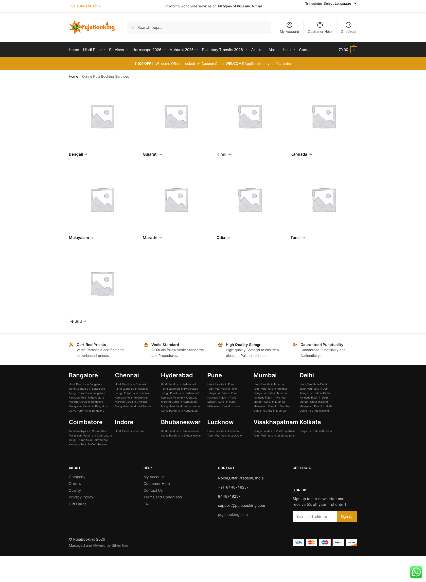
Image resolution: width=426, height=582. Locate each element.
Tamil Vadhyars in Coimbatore (88, 431)
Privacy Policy (81, 497)
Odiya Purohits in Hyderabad (179, 410)
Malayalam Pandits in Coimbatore (90, 435)
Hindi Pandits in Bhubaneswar (180, 431)
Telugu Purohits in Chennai (132, 393)
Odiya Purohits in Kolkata (316, 431)
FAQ (146, 504)
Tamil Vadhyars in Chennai (131, 388)
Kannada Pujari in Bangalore (86, 397)
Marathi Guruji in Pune (221, 401)
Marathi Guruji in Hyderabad (179, 401)
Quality (75, 490)
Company (77, 476)
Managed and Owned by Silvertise (98, 545)
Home (73, 76)
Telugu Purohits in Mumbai (270, 393)
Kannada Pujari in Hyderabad (179, 397)
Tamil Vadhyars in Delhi (314, 388)
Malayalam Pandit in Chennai (133, 406)
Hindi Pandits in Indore (129, 431)
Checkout (348, 31)
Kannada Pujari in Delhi (314, 397)
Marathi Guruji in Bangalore (86, 401)
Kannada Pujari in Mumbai (269, 397)
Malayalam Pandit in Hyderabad (181, 406)
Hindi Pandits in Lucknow (223, 431)
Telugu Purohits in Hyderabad (180, 393)
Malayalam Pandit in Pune (223, 406)
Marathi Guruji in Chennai (131, 401)
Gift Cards (78, 504)
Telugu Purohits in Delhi (315, 393)
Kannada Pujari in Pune (221, 397)
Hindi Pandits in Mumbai (268, 384)
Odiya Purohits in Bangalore (86, 410)
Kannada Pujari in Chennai (131, 397)
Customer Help (320, 31)
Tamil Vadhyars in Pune (222, 388)
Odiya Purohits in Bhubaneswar (181, 435)
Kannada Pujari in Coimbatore (87, 444)
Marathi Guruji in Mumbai (269, 401)
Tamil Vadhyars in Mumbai (270, 388)
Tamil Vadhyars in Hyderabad (179, 388)
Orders (75, 483)
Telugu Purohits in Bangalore (87, 393)
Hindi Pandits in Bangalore (85, 384)
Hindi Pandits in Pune (220, 384)
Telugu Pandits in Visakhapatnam (274, 431)
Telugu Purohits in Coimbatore (88, 440)
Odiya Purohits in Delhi (314, 410)
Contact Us (153, 490)
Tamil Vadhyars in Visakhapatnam (274, 435)
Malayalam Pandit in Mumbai (271, 406)
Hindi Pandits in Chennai (130, 384)
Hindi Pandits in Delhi (313, 384)
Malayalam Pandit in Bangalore (88, 406)
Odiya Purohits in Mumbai (269, 410)
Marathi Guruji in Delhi (314, 401)
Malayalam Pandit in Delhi (316, 406)
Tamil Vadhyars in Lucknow (224, 435)
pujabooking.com (233, 514)
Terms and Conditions (162, 497)
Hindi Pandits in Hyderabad (178, 384)
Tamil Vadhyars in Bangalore (87, 388)
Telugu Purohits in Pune (222, 393)
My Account (289, 31)
